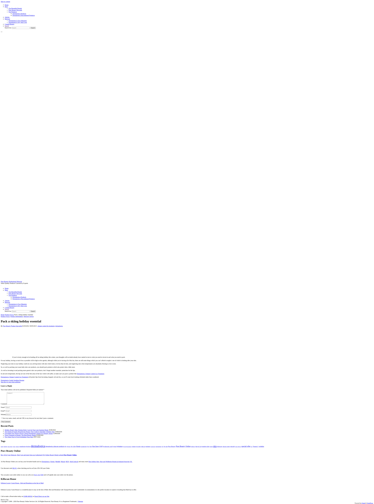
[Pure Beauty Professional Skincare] (187, 280)
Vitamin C (255, 446)
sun (251, 446)
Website (3, 414)
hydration (120, 446)
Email (3, 411)
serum (211, 446)
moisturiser (158, 446)
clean (14, 446)
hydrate (114, 446)
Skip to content (5, 1)
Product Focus (9, 315)
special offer (245, 446)
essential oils (84, 446)
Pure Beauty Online (183, 446)
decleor (28, 446)
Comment (4, 404)
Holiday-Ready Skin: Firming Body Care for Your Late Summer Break (26, 430)
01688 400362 (27, 496)
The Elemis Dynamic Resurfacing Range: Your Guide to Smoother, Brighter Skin (30, 432)
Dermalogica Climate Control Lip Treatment (90, 374)
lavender (138, 446)
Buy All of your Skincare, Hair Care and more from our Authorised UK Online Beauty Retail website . (39, 455)
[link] (7, 26)
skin (215, 446)
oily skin (166, 446)
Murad (63, 461)
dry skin (73, 446)
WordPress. (370, 503)
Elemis (78, 446)
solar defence (238, 446)
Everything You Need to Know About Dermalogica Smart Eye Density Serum (29, 433)
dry (65, 446)
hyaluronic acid (107, 446)
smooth (232, 446)
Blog (14, 468)
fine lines (95, 446)
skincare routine (226, 446)
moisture (148, 446)
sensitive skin (205, 446)
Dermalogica (46, 461)
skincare (219, 446)
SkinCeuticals (74, 461)
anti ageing (10, 446)
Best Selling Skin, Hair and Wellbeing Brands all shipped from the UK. (110, 461)
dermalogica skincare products (55, 446)
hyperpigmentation (127, 446)
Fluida (363, 503)
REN (67, 461)
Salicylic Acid (198, 446)
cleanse (17, 446)
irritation (134, 446)
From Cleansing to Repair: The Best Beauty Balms (20, 435)
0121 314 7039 (38, 475)
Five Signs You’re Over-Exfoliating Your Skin (19, 437)
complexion (22, 446)
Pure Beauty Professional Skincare (11, 281)
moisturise (153, 446)
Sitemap (80, 501)
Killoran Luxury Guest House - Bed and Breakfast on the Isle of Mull (22, 483)
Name (3, 407)
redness (193, 446)
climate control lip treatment (46, 326)
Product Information (16, 316)
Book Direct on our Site (41, 496)
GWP (101, 446)
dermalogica (59, 326)
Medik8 (57, 461)
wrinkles (261, 446)
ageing (5, 446)
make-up (143, 446)
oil (162, 446)
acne (2, 446)
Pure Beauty (172, 446)
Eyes (88, 446)
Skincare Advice (29, 316)
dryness (68, 446)
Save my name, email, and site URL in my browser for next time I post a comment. (28, 418)
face (91, 446)
